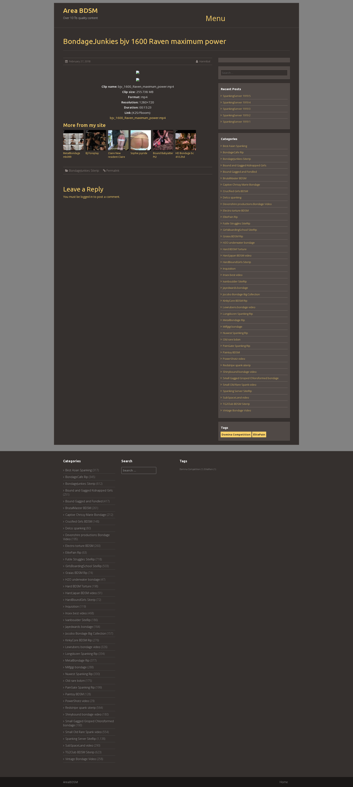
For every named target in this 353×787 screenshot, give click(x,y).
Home (284, 782)
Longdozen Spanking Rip (238, 314)
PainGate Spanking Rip (236, 346)
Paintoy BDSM (231, 352)
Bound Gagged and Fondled (240, 172)
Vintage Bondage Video (237, 410)
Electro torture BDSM (236, 210)
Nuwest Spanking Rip (235, 333)
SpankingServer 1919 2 (236, 115)
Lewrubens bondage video (239, 307)
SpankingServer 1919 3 (236, 109)
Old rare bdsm (231, 339)
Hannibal (204, 61)
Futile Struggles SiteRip (236, 223)
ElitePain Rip (230, 217)
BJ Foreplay (92, 153)
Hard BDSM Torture (235, 249)
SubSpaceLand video (236, 397)
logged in (87, 197)
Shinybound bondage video (240, 372)
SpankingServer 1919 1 (236, 121)
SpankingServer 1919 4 (236, 102)
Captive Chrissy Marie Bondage (241, 184)
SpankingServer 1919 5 (236, 96)
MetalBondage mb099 (71, 155)
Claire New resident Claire (116, 155)
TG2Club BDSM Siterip (236, 404)
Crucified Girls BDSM (235, 191)
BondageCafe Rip (233, 152)
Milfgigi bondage (232, 326)
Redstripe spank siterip (237, 365)
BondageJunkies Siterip (84, 170)
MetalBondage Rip (234, 320)
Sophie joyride (139, 153)
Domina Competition (236, 434)
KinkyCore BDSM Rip (235, 300)
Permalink (112, 170)
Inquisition (229, 268)
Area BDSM (80, 10)
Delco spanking (232, 197)
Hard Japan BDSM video (237, 255)
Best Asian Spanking (235, 146)
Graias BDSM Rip (233, 236)
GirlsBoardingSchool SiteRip (240, 230)
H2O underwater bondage (239, 242)
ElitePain (259, 434)
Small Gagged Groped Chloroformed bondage (251, 378)
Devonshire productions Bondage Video (247, 204)
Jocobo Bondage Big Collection (241, 294)
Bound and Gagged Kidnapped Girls (244, 165)
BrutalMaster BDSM (234, 178)
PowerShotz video (234, 358)
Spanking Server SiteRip (237, 391)
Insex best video (232, 275)
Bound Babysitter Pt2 (163, 155)
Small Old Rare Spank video (239, 384)
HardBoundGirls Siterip (237, 262)
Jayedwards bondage (235, 288)
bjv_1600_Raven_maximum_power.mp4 (138, 118)
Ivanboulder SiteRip (235, 281)
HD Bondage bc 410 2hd (184, 155)
